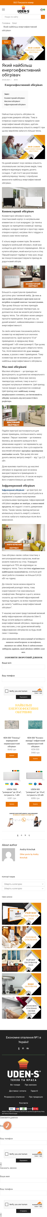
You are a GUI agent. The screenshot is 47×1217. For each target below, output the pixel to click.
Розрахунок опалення (14, 1097)
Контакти (23, 1103)
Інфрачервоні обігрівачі (13, 490)
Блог (14, 23)
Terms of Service (9, 1113)
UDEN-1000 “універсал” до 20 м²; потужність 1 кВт (11, 792)
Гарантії (34, 1091)
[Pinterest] (21, 835)
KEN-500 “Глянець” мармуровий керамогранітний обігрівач (12, 742)
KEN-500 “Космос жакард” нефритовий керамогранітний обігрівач (35, 742)
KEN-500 (35, 749)
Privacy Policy (41, 1111)
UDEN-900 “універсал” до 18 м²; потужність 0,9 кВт (35, 792)
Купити (12, 755)
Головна (6, 23)
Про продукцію (36, 1097)
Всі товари (15, 1085)
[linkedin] (25, 835)
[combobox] (23, 888)
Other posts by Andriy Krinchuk (29, 856)
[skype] (28, 835)
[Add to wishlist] (18, 718)
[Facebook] (18, 835)
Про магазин (31, 1085)
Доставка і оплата (17, 1091)
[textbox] (13, 888)
